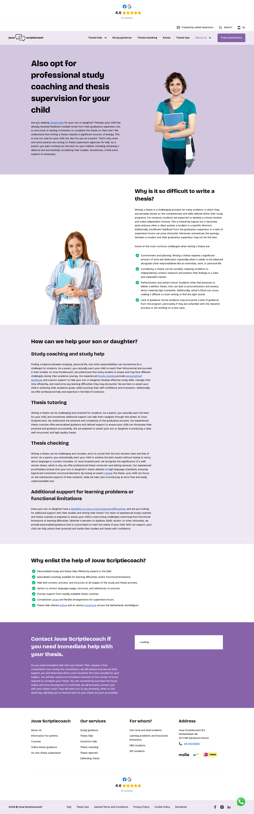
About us (200, 37)
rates (55, 599)
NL (243, 27)
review (108, 473)
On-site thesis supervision (46, 752)
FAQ (69, 807)
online (63, 605)
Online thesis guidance (44, 747)
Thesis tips (183, 37)
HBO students (137, 745)
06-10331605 (192, 743)
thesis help (57, 122)
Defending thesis (90, 758)
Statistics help (88, 741)
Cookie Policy (162, 807)
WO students (137, 751)
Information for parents (44, 735)
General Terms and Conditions (111, 807)
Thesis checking (147, 37)
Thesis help (95, 37)
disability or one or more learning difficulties (98, 509)
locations (90, 605)
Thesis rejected (89, 752)
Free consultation (231, 37)
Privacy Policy (141, 807)
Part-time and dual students (146, 730)
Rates (166, 37)
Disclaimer (181, 807)
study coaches (107, 376)
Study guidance (122, 37)
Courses (36, 741)
